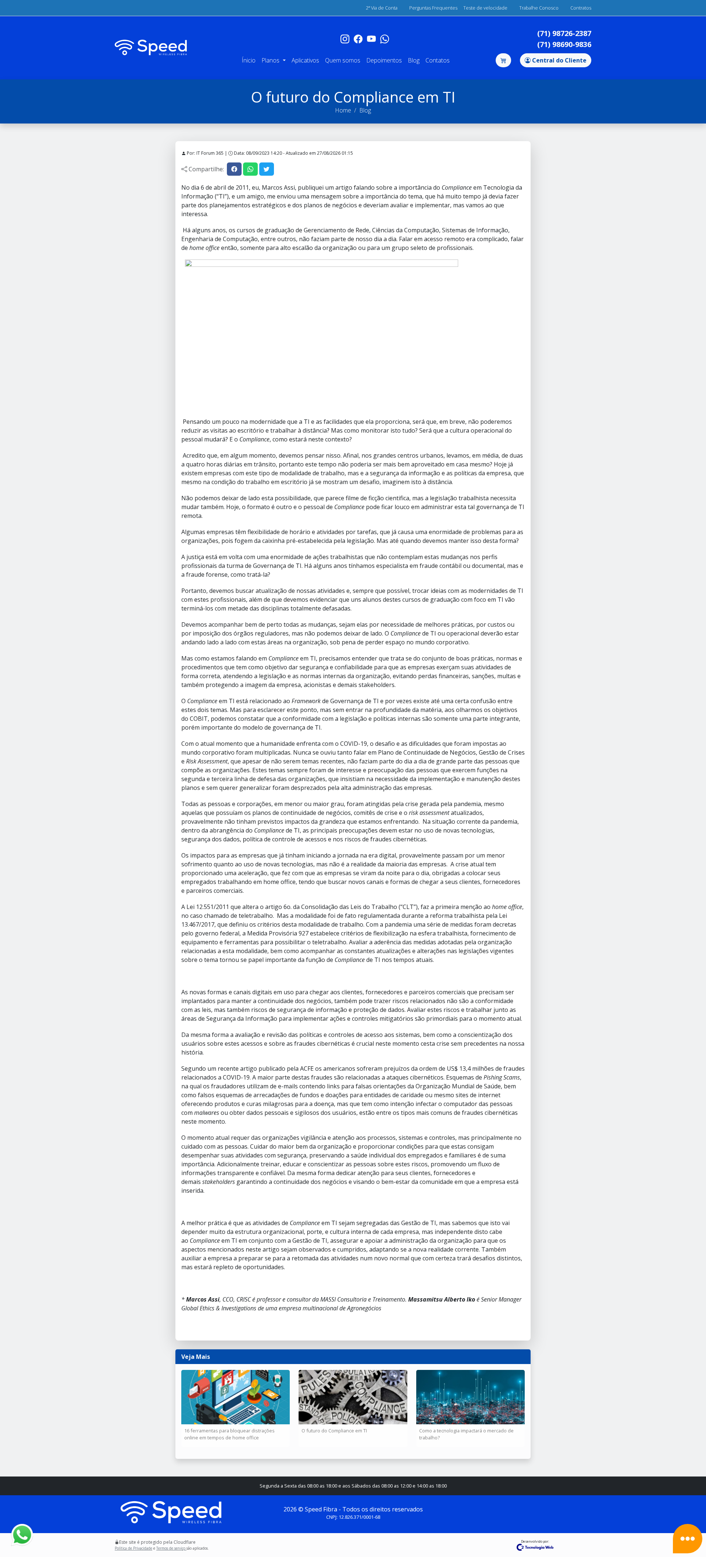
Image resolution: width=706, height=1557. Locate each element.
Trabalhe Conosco (539, 7)
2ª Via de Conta (381, 7)
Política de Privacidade (133, 1548)
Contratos (580, 7)
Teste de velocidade (485, 7)
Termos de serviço (171, 1548)
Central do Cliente (558, 60)
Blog (414, 60)
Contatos (437, 60)
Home (343, 110)
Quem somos (342, 60)
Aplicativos (305, 60)
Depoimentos (384, 60)
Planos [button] (271, 60)
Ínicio (249, 60)
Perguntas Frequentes (433, 7)
